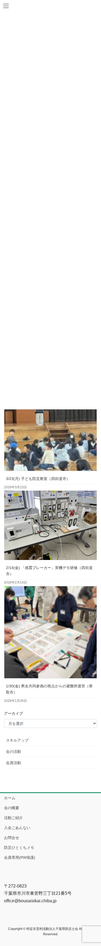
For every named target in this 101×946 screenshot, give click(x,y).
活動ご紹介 (13, 818)
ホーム (9, 798)
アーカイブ (13, 713)
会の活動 (13, 751)
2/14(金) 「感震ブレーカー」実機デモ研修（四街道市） (49, 571)
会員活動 (13, 763)
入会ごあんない (17, 828)
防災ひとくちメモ (19, 847)
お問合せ (11, 837)
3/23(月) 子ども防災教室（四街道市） (38, 478)
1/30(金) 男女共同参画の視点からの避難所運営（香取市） (49, 689)
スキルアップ (17, 740)
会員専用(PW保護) (19, 857)
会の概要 (11, 808)
